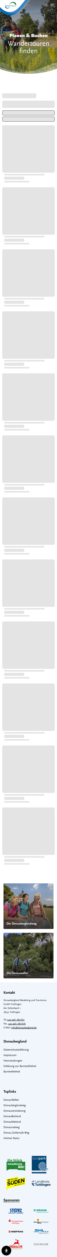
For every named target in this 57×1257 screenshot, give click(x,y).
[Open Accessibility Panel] (6, 1250)
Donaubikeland (12, 1122)
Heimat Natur (11, 1138)
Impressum (9, 1055)
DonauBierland (12, 1116)
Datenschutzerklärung (16, 1050)
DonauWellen (11, 1100)
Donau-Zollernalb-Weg (16, 1133)
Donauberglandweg (14, 1105)
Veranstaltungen (12, 1061)
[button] (52, 5)
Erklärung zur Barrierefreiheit (19, 1066)
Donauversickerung (14, 1111)
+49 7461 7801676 (17, 1024)
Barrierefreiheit (11, 1071)
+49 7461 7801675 (15, 1020)
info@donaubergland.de (24, 1028)
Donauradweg (11, 1127)
